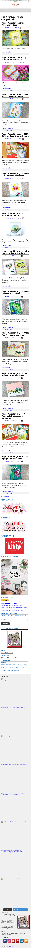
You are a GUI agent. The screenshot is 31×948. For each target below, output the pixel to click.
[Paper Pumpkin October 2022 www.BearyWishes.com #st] (15, 721)
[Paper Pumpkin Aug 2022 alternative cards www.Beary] (15, 778)
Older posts (5, 496)
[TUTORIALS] (14, 526)
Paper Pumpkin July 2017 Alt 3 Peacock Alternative (15, 292)
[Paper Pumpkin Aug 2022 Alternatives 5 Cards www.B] (15, 835)
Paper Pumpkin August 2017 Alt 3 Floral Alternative (15, 95)
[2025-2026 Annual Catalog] (14, 577)
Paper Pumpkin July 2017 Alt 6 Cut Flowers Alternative (15, 174)
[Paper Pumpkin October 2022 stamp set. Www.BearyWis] (15, 692)
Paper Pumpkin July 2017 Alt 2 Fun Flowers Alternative (15, 334)
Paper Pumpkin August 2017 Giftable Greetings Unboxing (15, 135)
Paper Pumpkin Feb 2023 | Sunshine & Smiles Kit (14, 58)
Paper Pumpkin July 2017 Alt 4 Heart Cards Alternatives (15, 252)
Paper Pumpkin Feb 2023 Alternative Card (13, 24)
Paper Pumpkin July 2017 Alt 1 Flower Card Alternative (15, 374)
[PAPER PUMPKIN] (14, 546)
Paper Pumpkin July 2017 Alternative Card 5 (13, 214)
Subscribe (5, 623)
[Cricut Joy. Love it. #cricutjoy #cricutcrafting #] (15, 892)
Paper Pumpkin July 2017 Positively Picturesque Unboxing (13, 416)
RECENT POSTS (11, 604)
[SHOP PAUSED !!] (14, 508)
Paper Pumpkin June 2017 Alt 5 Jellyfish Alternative (15, 457)
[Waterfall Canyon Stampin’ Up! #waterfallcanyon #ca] (15, 864)
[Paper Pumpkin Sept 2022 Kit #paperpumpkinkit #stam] (15, 749)
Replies (7, 209)
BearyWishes (9, 946)
